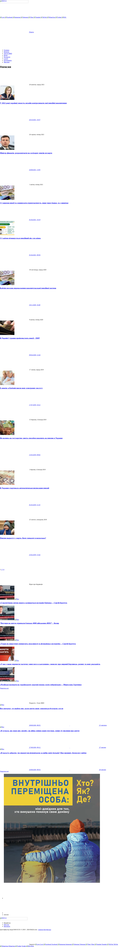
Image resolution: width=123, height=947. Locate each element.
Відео (5, 55)
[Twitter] (59, 17)
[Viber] (31, 17)
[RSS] (64, 17)
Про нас (6, 924)
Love (42, 944)
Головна (6, 50)
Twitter (23, 946)
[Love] (2, 17)
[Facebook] (9, 17)
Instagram (68, 944)
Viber (93, 944)
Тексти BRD (8, 53)
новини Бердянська (44, 929)
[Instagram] (17, 17)
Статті (6, 59)
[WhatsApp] (51, 17)
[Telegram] (24, 17)
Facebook (54, 944)
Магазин (7, 62)
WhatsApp (11, 946)
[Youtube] (37, 17)
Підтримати (8, 60)
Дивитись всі (4, 688)
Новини (6, 52)
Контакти (7, 926)
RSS (32, 946)
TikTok (115, 944)
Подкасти (7, 57)
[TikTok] (44, 17)
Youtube (104, 944)
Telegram (82, 944)
